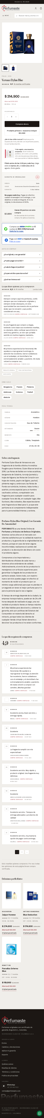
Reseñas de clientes (9, 1068)
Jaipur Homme (9, 914)
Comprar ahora (22, 124)
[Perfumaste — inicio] (11, 8)
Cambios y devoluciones (11, 1047)
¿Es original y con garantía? (14, 254)
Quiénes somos (7, 1064)
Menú (7, 15)
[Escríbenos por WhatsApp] (39, 1113)
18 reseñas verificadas (22, 84)
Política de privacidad (10, 1076)
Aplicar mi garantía (9, 1051)
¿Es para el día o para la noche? (16, 273)
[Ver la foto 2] (13, 68)
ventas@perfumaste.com (11, 1091)
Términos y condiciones (11, 1072)
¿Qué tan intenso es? (12, 280)
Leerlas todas (37, 289)
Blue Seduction (30, 914)
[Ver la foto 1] (5, 68)
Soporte (5, 1055)
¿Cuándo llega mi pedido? (14, 267)
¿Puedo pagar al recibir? (13, 261)
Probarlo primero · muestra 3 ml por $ (22, 132)
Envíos (4, 1043)
